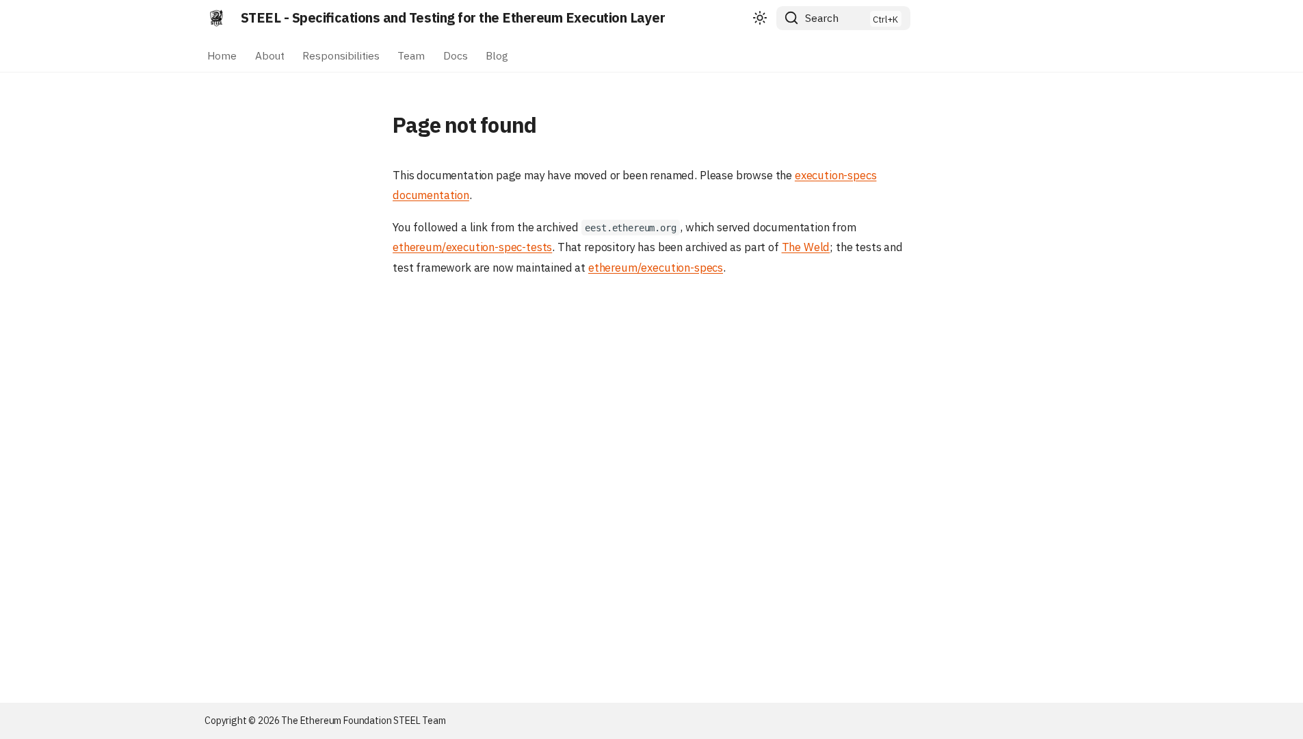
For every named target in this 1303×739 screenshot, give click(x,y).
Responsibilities (341, 55)
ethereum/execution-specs (655, 267)
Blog (497, 55)
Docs (455, 55)
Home (222, 55)
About (270, 55)
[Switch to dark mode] (760, 18)
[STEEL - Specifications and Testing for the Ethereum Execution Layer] (217, 18)
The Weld (806, 247)
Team (411, 55)
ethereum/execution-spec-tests (472, 247)
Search (822, 18)
